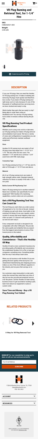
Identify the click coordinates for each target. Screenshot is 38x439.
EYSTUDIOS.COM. (23, 430)
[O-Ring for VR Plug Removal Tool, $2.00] (18, 321)
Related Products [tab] (19, 306)
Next (33, 323)
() (35, 3)
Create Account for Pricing (20, 74)
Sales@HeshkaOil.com (19, 387)
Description (19, 87)
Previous (3, 323)
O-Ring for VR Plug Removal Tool (17, 333)
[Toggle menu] (4, 3)
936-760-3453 (19, 389)
